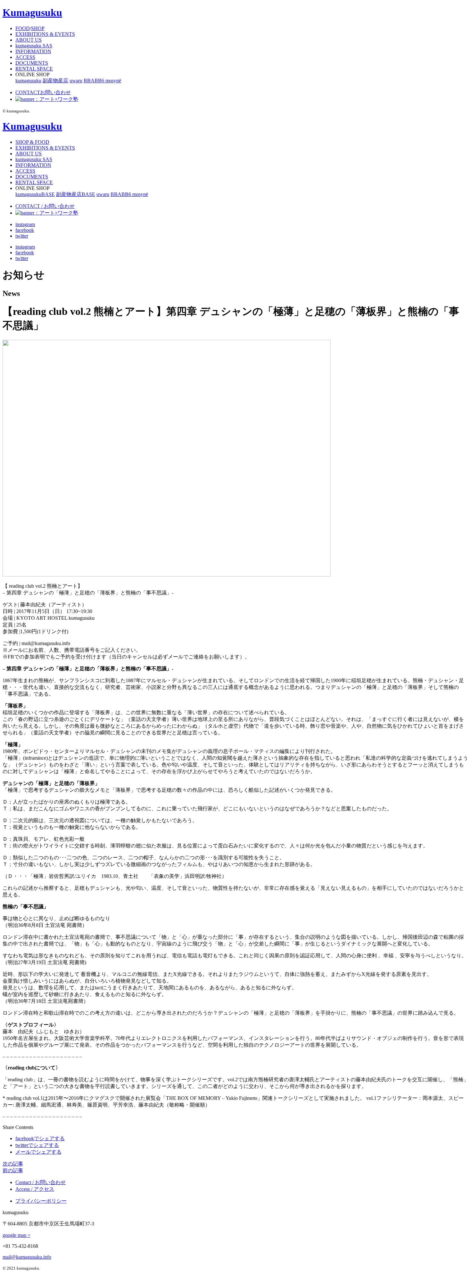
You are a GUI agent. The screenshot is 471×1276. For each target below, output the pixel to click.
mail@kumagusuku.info (27, 1257)
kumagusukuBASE (35, 194)
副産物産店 (55, 80)
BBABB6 (94, 80)
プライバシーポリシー (41, 1201)
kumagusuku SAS (33, 45)
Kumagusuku (32, 12)
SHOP (38, 28)
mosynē (113, 80)
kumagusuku (28, 80)
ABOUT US (28, 40)
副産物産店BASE (75, 194)
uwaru (76, 80)
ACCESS (25, 57)
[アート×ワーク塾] (46, 99)
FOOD (22, 28)
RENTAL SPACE (34, 68)
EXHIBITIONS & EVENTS (45, 34)
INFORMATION (33, 51)
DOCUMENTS (31, 63)
